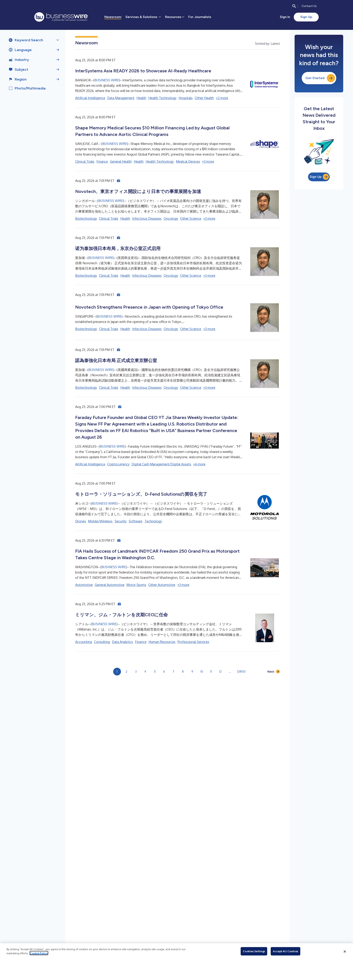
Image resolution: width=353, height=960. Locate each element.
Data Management (120, 98)
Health (141, 98)
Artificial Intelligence (90, 98)
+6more (199, 464)
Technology (153, 521)
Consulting (102, 642)
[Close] (345, 951)
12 (220, 671)
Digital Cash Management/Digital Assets (161, 464)
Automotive (84, 585)
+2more (222, 98)
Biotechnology (86, 218)
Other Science (190, 218)
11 (211, 671)
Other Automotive (161, 585)
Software (135, 521)
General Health (121, 161)
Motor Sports (136, 585)
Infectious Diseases (147, 218)
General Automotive (109, 585)
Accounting (83, 642)
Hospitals (186, 98)
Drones (80, 521)
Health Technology (162, 98)
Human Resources (162, 642)
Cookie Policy (39, 953)
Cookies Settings (254, 951)
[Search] (294, 6)
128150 (241, 671)
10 (201, 671)
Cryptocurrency (118, 464)
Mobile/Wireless (100, 521)
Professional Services (193, 642)
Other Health (204, 98)
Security (121, 521)
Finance (102, 161)
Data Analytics (122, 642)
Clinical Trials (84, 161)
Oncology (171, 218)
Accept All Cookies (285, 951)
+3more (208, 161)
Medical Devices (188, 161)
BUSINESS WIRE (106, 80)
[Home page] (61, 17)
